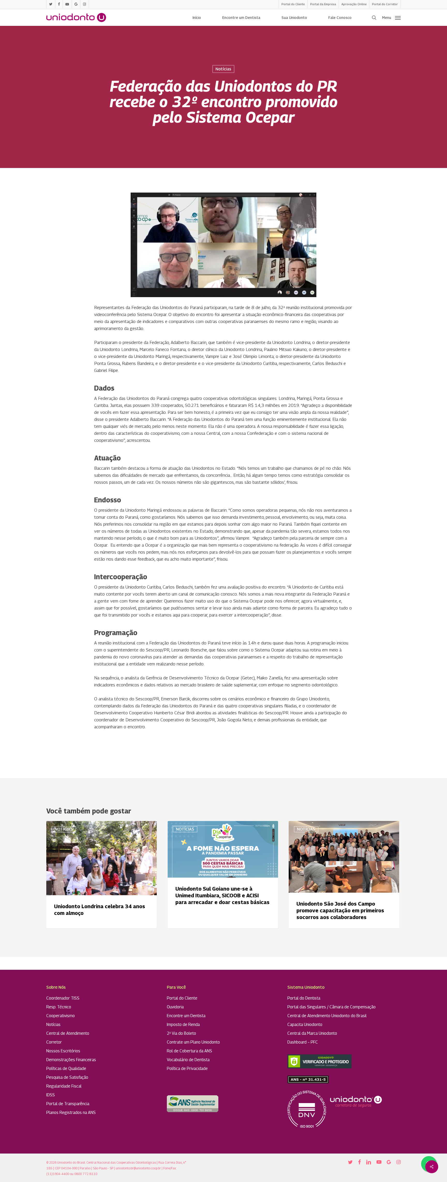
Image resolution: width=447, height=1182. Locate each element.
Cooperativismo (60, 1015)
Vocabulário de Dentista (188, 1059)
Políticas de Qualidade (66, 1068)
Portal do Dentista (303, 998)
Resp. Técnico (58, 1006)
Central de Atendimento (67, 1033)
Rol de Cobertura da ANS (189, 1050)
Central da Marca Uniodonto (312, 1033)
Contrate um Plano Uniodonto (193, 1042)
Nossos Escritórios (63, 1050)
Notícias (223, 69)
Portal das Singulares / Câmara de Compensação (331, 1006)
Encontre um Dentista (186, 1015)
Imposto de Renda (183, 1024)
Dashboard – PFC (302, 1042)
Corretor (54, 1042)
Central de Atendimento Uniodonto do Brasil (327, 1015)
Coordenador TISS (62, 998)
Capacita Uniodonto (304, 1024)
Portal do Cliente (182, 998)
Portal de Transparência (67, 1103)
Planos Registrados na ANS (71, 1112)
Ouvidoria (175, 1006)
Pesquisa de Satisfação (67, 1077)
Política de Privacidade (187, 1068)
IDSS (50, 1094)
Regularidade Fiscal (63, 1086)
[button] (391, 17)
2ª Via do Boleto (181, 1033)
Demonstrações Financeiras (71, 1059)
